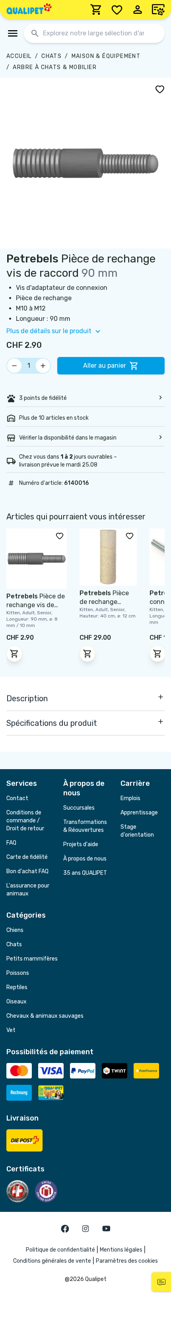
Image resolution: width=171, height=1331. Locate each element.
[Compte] (137, 9)
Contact (17, 798)
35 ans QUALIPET (85, 873)
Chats (51, 56)
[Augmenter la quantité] (43, 366)
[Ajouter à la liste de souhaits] (160, 89)
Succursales (79, 807)
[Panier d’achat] (96, 9)
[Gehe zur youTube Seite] (106, 1228)
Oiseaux (16, 1001)
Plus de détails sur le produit (48, 331)
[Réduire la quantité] (14, 366)
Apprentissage (139, 812)
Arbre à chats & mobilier (55, 67)
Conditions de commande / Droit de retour (25, 820)
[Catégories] (12, 33)
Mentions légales (121, 1249)
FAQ (11, 842)
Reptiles (16, 987)
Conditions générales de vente (52, 1261)
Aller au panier (104, 365)
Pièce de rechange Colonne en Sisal (104, 601)
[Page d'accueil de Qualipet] (29, 9)
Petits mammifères (32, 958)
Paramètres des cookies (127, 1261)
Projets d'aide (80, 844)
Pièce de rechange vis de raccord (35, 604)
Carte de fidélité (27, 857)
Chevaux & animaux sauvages (45, 1016)
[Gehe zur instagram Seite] (85, 1228)
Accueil (19, 56)
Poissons (17, 973)
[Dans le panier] (14, 654)
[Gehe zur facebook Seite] (65, 1228)
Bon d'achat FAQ (27, 871)
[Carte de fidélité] (158, 9)
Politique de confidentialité (60, 1249)
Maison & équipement (106, 56)
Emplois (130, 798)
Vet (11, 1030)
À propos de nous (85, 858)
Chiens (14, 930)
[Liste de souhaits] (117, 9)
